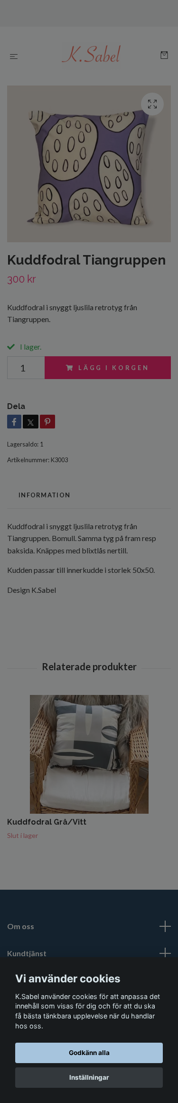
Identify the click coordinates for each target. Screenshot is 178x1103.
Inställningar (89, 1077)
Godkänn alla (89, 1052)
